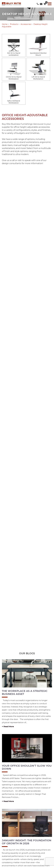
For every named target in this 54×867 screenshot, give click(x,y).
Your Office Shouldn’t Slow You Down (27, 767)
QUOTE (45, 3)
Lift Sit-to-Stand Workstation (38, 78)
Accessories (26, 24)
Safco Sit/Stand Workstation (13, 102)
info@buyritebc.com (41, 3)
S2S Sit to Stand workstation (13, 54)
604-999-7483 (38, 3)
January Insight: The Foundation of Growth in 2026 (26, 842)
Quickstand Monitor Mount (38, 54)
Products (14, 24)
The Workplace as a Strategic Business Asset (24, 692)
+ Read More (8, 726)
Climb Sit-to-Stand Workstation (13, 78)
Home (4, 24)
